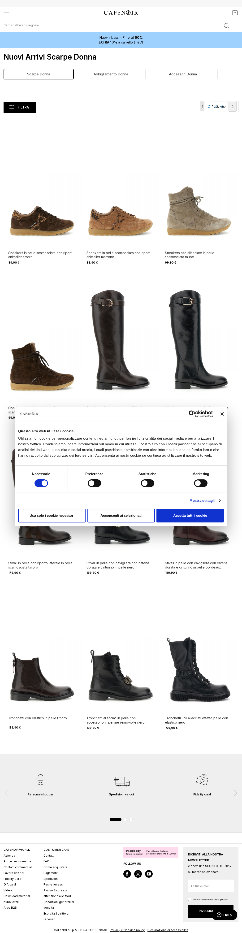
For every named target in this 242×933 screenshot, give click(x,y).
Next (235, 793)
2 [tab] (125, 819)
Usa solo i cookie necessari (52, 515)
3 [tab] (131, 819)
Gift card (10, 884)
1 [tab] (115, 819)
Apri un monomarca (17, 861)
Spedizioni (50, 879)
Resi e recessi (53, 884)
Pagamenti (50, 873)
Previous (7, 793)
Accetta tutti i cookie (190, 515)
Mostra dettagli (202, 501)
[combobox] (121, 25)
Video (8, 890)
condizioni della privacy (215, 899)
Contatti (48, 855)
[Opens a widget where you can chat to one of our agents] (224, 915)
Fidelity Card (12, 879)
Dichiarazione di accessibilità (167, 930)
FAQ (46, 861)
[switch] (94, 483)
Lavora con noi (14, 873)
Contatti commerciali (18, 867)
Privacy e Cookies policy (127, 930)
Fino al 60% (133, 37)
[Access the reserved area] (224, 12)
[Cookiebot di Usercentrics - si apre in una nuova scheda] (192, 413)
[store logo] (121, 13)
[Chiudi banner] (222, 414)
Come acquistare (55, 867)
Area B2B (10, 907)
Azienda (9, 855)
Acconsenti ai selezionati (121, 515)
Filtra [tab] (23, 107)
